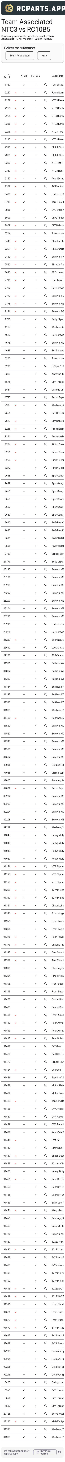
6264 (7, 233)
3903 (7, 217)
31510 (6, 725)
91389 (6, 960)
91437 (6, 1116)
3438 (7, 194)
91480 (6, 1241)
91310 (6, 897)
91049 (6, 850)
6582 (7, 1405)
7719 (7, 280)
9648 (7, 475)
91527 (6, 1320)
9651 (7, 499)
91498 (6, 1296)
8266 (7, 452)
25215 (6, 624)
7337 (7, 405)
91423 (6, 1062)
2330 (7, 163)
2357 (7, 178)
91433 (6, 1101)
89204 (6, 811)
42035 (6, 764)
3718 (7, 202)
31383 (6, 678)
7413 (7, 256)
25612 (6, 647)
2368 (7, 186)
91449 (6, 1163)
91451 (6, 1171)
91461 (6, 1179)
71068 (6, 772)
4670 (7, 335)
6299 (7, 366)
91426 (6, 1077)
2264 (7, 116)
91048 (6, 843)
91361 (6, 905)
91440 (6, 1140)
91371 (6, 913)
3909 (7, 225)
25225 (6, 632)
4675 (7, 342)
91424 (6, 1069)
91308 (6, 890)
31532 (6, 757)
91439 (6, 1132)
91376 (6, 936)
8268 (7, 460)
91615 (6, 1335)
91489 (6, 1265)
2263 (7, 108)
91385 (6, 952)
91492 (6, 1280)
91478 (6, 1234)
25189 (6, 577)
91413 (6, 1030)
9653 (7, 514)
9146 (7, 311)
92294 (6, 1359)
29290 (6, 1421)
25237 (6, 639)
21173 (6, 561)
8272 (7, 467)
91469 (6, 1202)
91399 (6, 991)
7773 (7, 295)
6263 (7, 358)
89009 (6, 788)
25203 (6, 600)
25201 (6, 585)
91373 (6, 921)
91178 (6, 882)
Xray (44, 55)
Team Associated (20, 55)
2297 (7, 139)
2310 (7, 147)
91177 (6, 874)
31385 (6, 694)
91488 (6, 1257)
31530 (6, 749)
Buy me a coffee (43, 1452)
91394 (6, 976)
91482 (6, 1249)
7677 (7, 421)
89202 (6, 796)
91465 (6, 1194)
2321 (7, 155)
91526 (6, 1312)
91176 (6, 866)
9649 (7, 483)
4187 (7, 327)
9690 (7, 522)
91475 (6, 1218)
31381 (6, 663)
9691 (7, 530)
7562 (7, 264)
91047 (6, 835)
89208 (6, 819)
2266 (7, 123)
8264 (7, 444)
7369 (7, 249)
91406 (6, 1015)
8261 (7, 436)
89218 (6, 827)
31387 (6, 1429)
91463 (6, 1187)
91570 (6, 1327)
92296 (6, 1374)
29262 (6, 655)
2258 (7, 100)
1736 (7, 319)
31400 (6, 718)
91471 (6, 1210)
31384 (6, 686)
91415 (6, 1038)
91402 (6, 999)
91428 (6, 1085)
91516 (6, 1304)
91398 (6, 983)
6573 (7, 1390)
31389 (6, 710)
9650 (7, 491)
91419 (6, 1046)
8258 (7, 428)
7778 (7, 303)
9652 (7, 507)
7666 (7, 413)
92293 (6, 1351)
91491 (6, 1273)
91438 (6, 1124)
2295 (7, 131)
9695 (7, 538)
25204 (6, 608)
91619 (6, 1343)
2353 (7, 170)
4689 (7, 350)
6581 (7, 389)
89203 (6, 804)
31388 (6, 1437)
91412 (6, 1022)
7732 (7, 288)
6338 (7, 374)
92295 (6, 1366)
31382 (6, 671)
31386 (6, 702)
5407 (7, 1382)
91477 (6, 1226)
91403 (6, 1007)
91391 (6, 968)
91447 (6, 1155)
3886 (7, 209)
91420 (6, 1054)
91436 (6, 1108)
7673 (7, 272)
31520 (6, 733)
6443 (7, 241)
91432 (6, 1093)
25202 (6, 593)
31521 (6, 741)
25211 (6, 616)
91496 (6, 1288)
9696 (7, 546)
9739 (7, 553)
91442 (6, 1148)
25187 (6, 569)
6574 (7, 1398)
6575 (7, 381)
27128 (6, 1413)
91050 (6, 858)
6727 (7, 397)
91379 (6, 944)
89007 (6, 780)
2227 (7, 92)
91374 (6, 929)
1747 (7, 84)
